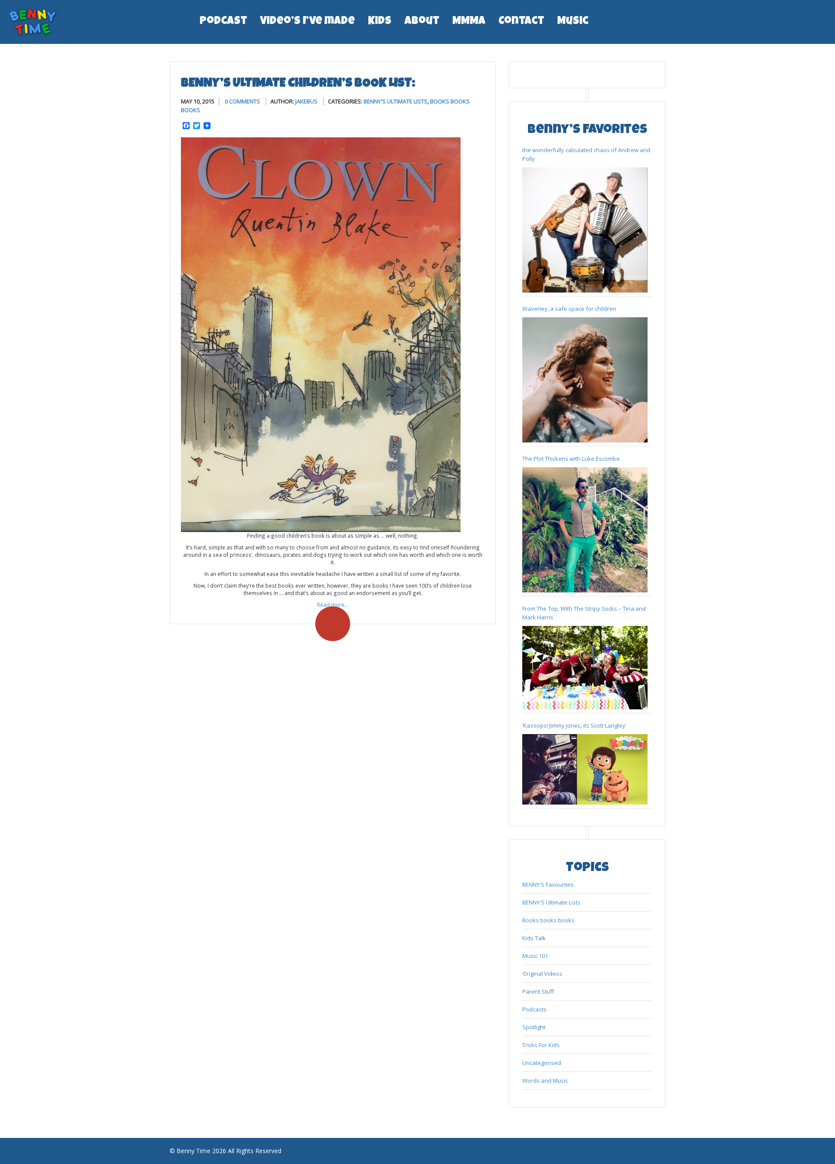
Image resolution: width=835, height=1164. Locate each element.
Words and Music (545, 1080)
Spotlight (533, 1027)
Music (572, 21)
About (421, 21)
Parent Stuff (538, 991)
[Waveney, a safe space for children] (585, 379)
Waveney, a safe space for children (569, 309)
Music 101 (535, 956)
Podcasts (534, 1009)
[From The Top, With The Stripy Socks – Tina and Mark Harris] (585, 667)
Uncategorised (541, 1063)
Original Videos (542, 974)
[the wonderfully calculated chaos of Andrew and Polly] (585, 230)
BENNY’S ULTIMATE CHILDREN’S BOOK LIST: (298, 84)
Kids (379, 21)
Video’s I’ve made (307, 21)
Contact (521, 21)
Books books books (548, 920)
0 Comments (242, 101)
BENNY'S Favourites (548, 884)
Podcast (223, 21)
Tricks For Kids (541, 1045)
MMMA (468, 21)
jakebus (306, 101)
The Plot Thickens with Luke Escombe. (571, 458)
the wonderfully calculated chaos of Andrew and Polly (586, 154)
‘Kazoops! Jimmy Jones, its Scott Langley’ (574, 725)
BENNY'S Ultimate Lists (396, 101)
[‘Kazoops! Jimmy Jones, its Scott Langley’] (585, 769)
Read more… (332, 604)
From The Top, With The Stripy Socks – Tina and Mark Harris (584, 613)
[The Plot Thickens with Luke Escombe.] (585, 529)
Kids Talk (534, 938)
